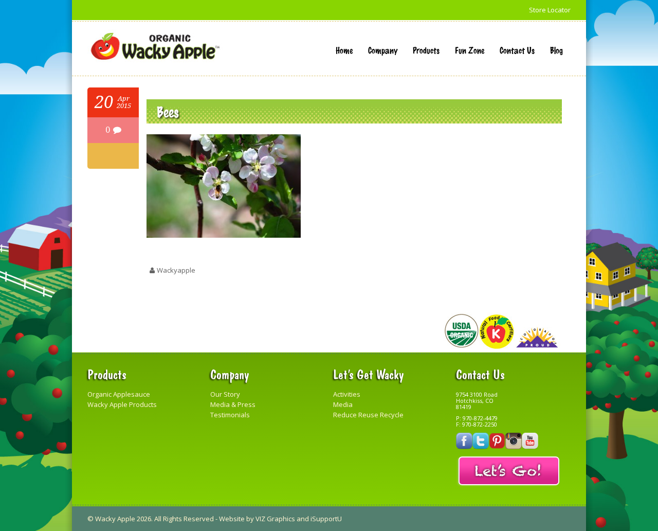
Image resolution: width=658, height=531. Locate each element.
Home (344, 50)
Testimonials (230, 414)
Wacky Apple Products (122, 404)
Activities (346, 394)
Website (232, 518)
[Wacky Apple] (155, 46)
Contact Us (517, 50)
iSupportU (326, 518)
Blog (556, 50)
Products (426, 50)
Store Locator (550, 9)
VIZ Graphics (275, 518)
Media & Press (232, 404)
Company (382, 50)
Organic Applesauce (118, 394)
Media (343, 404)
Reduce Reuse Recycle (368, 414)
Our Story (225, 394)
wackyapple (176, 270)
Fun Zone (469, 50)
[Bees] (224, 235)
